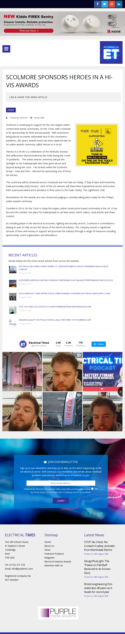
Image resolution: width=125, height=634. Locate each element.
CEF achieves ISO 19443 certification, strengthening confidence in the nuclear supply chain (64, 293)
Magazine (49, 557)
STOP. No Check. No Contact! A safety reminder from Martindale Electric (55, 306)
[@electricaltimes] (23, 344)
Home (47, 541)
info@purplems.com (22, 568)
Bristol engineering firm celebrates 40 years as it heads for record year (98, 588)
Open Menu (6, 49)
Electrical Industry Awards (57, 561)
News (47, 549)
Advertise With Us (53, 565)
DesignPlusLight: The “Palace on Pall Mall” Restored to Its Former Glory (55, 320)
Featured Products (54, 553)
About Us (49, 545)
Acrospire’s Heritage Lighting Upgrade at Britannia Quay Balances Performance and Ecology (66, 280)
